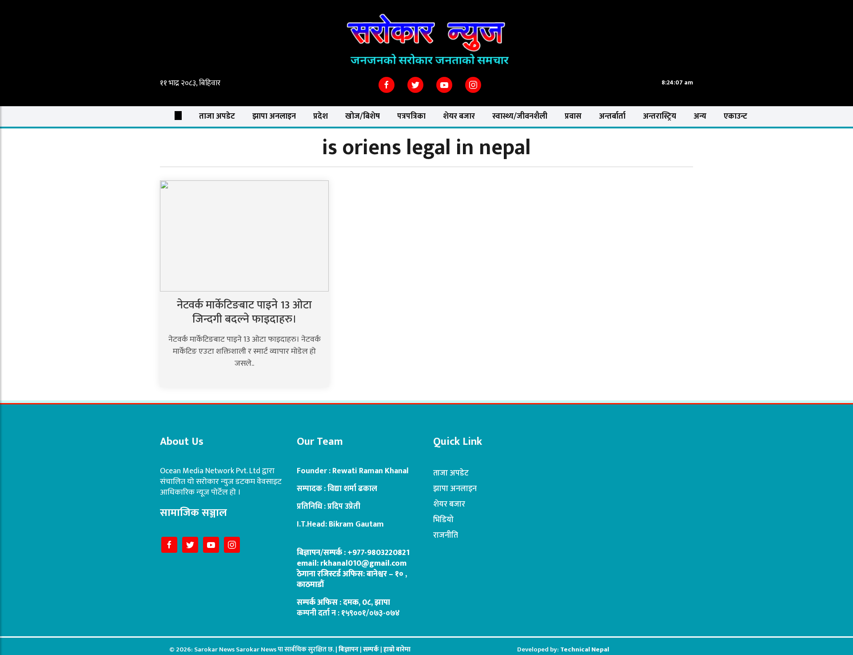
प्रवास (573, 116)
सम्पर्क (371, 649)
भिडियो (443, 520)
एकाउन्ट (735, 116)
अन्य (700, 116)
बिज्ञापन (349, 649)
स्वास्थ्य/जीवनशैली (519, 116)
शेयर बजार (459, 116)
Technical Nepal (584, 649)
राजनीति (445, 535)
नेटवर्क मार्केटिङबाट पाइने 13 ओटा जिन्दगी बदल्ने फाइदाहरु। (244, 312)
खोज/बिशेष (362, 116)
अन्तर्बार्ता (612, 116)
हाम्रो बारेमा (397, 649)
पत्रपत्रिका (411, 116)
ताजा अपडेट (217, 116)
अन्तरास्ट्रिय (659, 116)
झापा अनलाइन (274, 116)
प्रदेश (320, 116)
